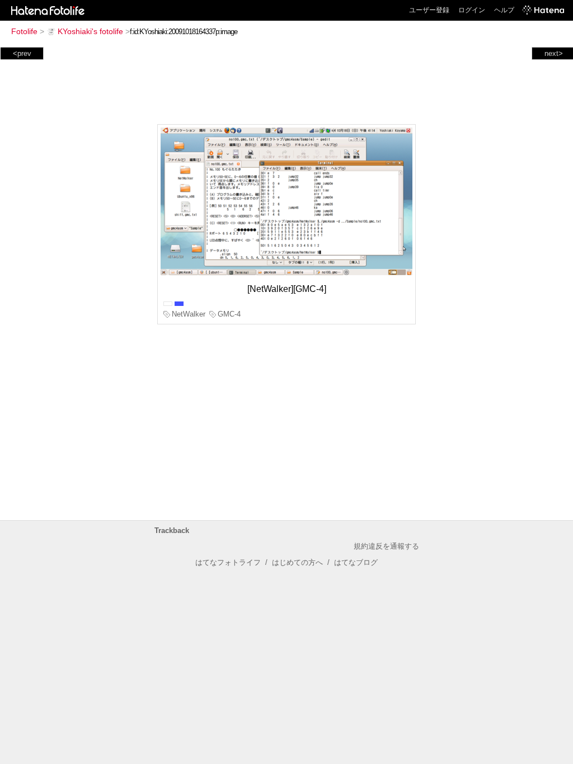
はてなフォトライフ (228, 562)
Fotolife (24, 31)
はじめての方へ (297, 562)
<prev (22, 53)
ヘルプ (504, 10)
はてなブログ (356, 562)
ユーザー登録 (429, 10)
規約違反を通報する (386, 546)
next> (553, 53)
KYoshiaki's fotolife (90, 31)
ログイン (471, 10)
